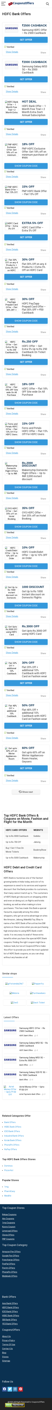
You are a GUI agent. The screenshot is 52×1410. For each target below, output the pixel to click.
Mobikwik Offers (9, 1276)
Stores (5, 1357)
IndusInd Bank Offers (14, 1136)
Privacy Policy (8, 1340)
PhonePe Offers (11, 1145)
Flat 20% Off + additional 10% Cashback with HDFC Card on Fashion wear (34, 672)
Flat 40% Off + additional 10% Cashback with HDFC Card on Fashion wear (34, 714)
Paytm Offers (8, 1268)
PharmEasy (9, 1191)
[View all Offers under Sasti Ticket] (38, 1002)
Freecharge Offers (10, 1260)
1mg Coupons (8, 1222)
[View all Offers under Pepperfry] (38, 983)
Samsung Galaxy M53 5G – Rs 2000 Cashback (34, 69)
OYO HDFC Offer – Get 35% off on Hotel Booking (34, 515)
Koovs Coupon (8, 1227)
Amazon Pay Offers (11, 1251)
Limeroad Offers (9, 1231)
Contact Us (7, 1348)
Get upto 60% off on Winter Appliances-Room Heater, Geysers (33, 757)
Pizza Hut (8, 1170)
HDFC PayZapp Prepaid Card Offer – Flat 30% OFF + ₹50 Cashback (34, 308)
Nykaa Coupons (9, 1214)
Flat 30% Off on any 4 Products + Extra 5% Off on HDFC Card (34, 267)
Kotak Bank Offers (12, 1140)
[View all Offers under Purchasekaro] (38, 993)
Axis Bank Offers (10, 1303)
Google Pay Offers (10, 1256)
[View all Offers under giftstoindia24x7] (14, 983)
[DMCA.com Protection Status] (15, 1404)
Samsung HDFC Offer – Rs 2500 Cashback (34, 31)
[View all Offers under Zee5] (14, 1002)
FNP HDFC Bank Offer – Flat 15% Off (34, 193)
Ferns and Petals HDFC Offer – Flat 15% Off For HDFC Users (35, 431)
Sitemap (6, 1361)
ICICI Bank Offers (12, 1131)
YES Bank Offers (10, 1324)
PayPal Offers (8, 1264)
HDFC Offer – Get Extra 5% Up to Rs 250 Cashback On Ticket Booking (34, 350)
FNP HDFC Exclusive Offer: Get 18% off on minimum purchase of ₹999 (35, 153)
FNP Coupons (8, 1239)
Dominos (8, 1166)
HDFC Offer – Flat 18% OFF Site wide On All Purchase (35, 391)
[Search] (47, 4)
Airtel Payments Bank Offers (29, 1094)
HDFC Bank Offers (26, 1036)
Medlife (7, 1196)
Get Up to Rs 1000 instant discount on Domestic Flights (33, 594)
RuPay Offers (10, 1149)
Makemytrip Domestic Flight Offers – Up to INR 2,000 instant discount (35, 474)
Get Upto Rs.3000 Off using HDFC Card (34, 632)
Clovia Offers (8, 1235)
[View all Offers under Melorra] (14, 993)
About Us (6, 1336)
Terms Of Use (8, 1344)
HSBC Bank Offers (12, 1127)
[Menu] (3, 4)
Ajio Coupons (8, 1218)
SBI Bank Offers (9, 1320)
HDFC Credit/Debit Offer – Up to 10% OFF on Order (34, 555)
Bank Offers (23, 1065)
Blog (4, 1353)
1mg (6, 1187)
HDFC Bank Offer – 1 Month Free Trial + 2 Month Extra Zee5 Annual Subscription (34, 110)
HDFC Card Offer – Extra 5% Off (32, 229)
